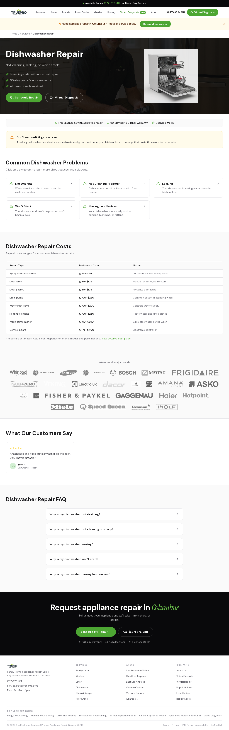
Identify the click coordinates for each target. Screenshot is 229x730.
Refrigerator (82, 670)
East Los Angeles (135, 681)
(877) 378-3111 (112, 3)
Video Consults (184, 676)
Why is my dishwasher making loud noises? (80, 574)
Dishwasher (82, 687)
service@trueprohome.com (22, 685)
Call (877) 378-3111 (135, 632)
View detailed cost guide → (117, 338)
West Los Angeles (136, 676)
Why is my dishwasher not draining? (75, 514)
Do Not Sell (216, 725)
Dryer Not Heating (66, 715)
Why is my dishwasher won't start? (74, 559)
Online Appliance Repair (152, 715)
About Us (181, 670)
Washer (80, 676)
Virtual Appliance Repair (122, 715)
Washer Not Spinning (42, 715)
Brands (66, 12)
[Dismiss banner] (224, 23)
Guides (98, 12)
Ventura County (135, 693)
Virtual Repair (183, 681)
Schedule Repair (26, 97)
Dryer (79, 681)
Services (40, 12)
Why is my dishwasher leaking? (71, 544)
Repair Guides (184, 687)
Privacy (175, 725)
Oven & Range (84, 693)
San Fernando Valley (137, 670)
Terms (166, 725)
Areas (53, 12)
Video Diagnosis (132, 12)
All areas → (132, 698)
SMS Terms (187, 725)
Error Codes (82, 12)
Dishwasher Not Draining (93, 715)
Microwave (82, 698)
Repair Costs (183, 698)
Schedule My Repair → (96, 632)
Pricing (111, 12)
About (155, 12)
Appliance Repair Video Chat (185, 715)
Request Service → (155, 24)
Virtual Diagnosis (67, 97)
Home (14, 33)
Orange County (134, 687)
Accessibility (201, 725)
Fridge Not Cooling (17, 715)
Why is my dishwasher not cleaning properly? (81, 529)
